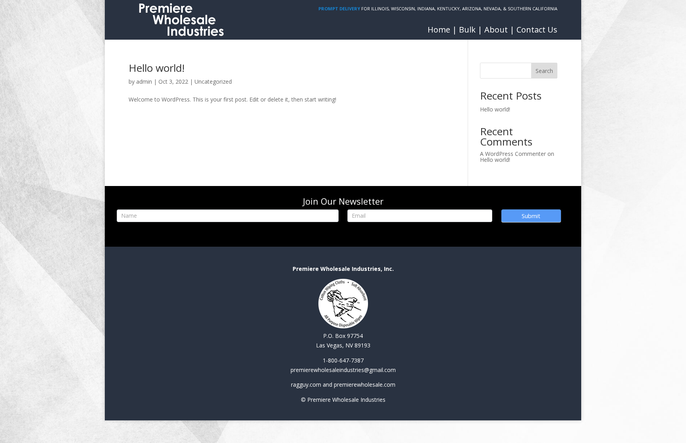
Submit (531, 216)
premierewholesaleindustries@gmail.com (343, 370)
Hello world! (157, 68)
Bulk (467, 29)
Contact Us (536, 29)
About (496, 29)
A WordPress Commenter (513, 153)
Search (544, 71)
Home (439, 29)
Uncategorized (213, 81)
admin (144, 81)
